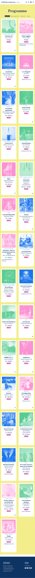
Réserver (8, 41)
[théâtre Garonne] (12, 2)
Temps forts (23, 16)
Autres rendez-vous (15, 16)
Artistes (28, 16)
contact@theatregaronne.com (8, 568)
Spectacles (7, 16)
